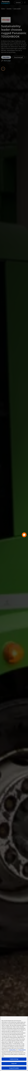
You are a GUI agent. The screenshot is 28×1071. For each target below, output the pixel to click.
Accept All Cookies (14, 1068)
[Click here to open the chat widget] (24, 534)
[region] (14, 1043)
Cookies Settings (14, 1059)
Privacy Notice (22, 1049)
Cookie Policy (12, 1049)
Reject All (14, 1063)
